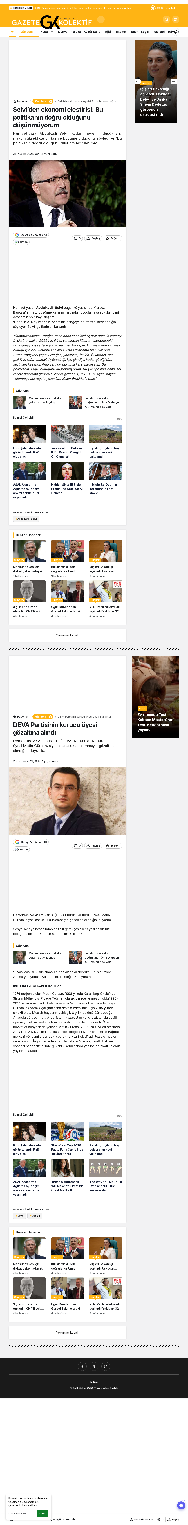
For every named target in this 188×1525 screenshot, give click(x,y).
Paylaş (175, 1519)
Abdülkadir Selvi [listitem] (26, 518)
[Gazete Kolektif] (51, 22)
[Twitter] (94, 1366)
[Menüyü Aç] (101, 19)
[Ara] (166, 19)
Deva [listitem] (19, 1215)
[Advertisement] (67, 70)
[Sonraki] (174, 81)
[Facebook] (82, 1366)
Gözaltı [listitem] (35, 1215)
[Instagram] (105, 1366)
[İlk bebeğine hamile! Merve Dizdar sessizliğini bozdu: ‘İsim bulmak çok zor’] (156, 81)
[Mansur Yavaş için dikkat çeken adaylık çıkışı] (39, 402)
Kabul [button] (42, 1513)
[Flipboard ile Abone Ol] (21, 242)
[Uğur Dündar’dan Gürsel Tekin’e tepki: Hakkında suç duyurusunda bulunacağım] (67, 599)
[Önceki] (138, 81)
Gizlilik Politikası (17, 1513)
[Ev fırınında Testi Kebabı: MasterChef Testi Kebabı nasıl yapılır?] (155, 697)
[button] (175, 19)
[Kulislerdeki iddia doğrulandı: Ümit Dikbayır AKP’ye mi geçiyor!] (95, 402)
